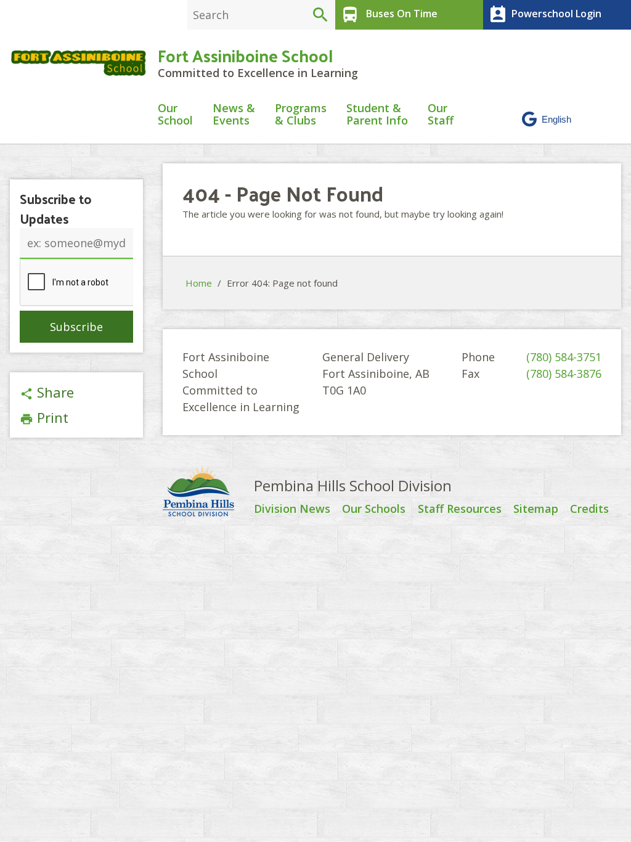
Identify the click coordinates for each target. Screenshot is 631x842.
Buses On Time (389, 15)
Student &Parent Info (377, 115)
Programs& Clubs (301, 115)
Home (198, 283)
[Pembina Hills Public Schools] (208, 492)
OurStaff (441, 115)
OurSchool (175, 115)
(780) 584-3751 (563, 356)
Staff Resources (460, 509)
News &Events (234, 115)
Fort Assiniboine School (245, 55)
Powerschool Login (544, 15)
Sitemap (535, 509)
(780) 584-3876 (563, 373)
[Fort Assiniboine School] (79, 62)
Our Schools (373, 509)
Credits (589, 509)
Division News (292, 509)
